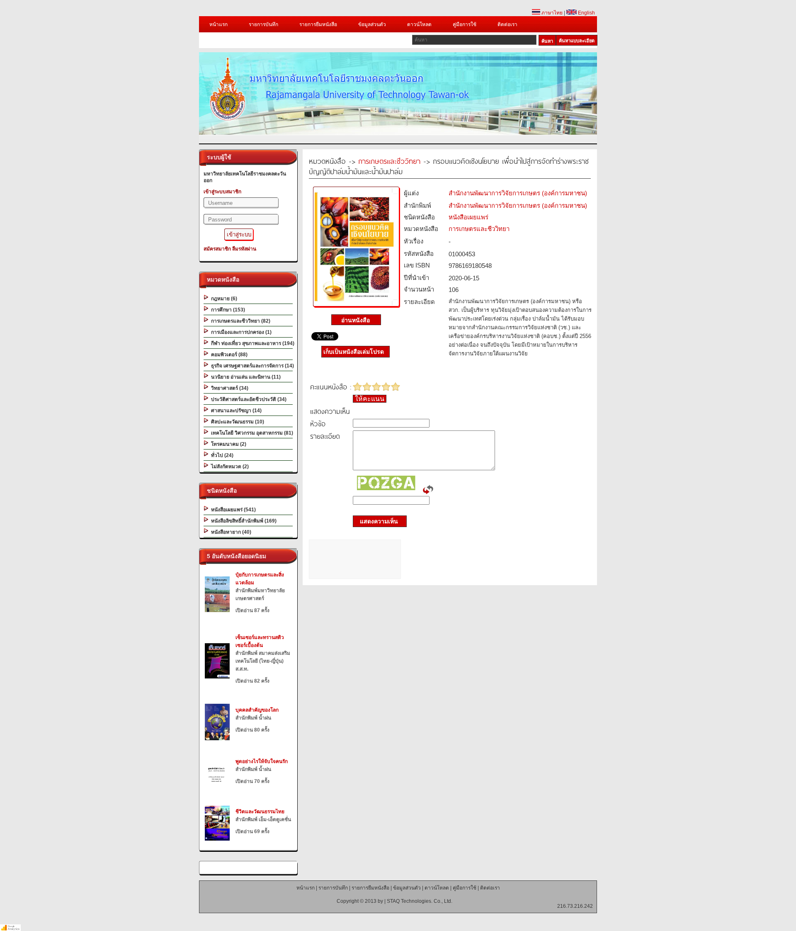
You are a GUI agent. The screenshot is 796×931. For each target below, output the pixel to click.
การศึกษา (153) (227, 310)
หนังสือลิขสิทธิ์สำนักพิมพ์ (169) (243, 521)
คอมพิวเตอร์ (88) (228, 354)
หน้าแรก (218, 24)
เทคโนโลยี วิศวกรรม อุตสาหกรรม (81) (251, 433)
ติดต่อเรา (507, 24)
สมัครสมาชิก (217, 249)
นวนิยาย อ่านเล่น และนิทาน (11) (245, 377)
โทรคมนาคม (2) (227, 444)
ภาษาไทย (551, 13)
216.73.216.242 (575, 906)
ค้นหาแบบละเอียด (576, 40)
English (586, 13)
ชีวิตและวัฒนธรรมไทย (259, 811)
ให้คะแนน (369, 398)
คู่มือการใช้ (464, 24)
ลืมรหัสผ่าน (244, 249)
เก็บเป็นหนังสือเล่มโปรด (353, 351)
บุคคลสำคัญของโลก (257, 710)
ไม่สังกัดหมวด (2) (229, 466)
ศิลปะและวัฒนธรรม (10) (236, 422)
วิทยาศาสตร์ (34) (228, 388)
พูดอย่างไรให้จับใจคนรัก (261, 761)
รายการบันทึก (263, 24)
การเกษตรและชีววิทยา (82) (239, 321)
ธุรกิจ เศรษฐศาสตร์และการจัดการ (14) (251, 366)
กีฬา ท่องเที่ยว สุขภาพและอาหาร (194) (251, 343)
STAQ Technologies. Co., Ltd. (419, 901)
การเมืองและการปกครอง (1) (240, 332)
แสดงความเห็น (376, 521)
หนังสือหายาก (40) (230, 532)
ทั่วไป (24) (221, 455)
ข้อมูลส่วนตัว (372, 24)
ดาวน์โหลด (419, 24)
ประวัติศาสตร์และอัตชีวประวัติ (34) (247, 399)
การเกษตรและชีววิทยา (389, 160)
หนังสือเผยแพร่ (468, 217)
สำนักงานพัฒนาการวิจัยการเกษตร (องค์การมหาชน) (518, 193)
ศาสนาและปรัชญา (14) (235, 410)
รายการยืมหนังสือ (318, 24)
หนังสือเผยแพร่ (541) (232, 510)
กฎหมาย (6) (223, 298)
